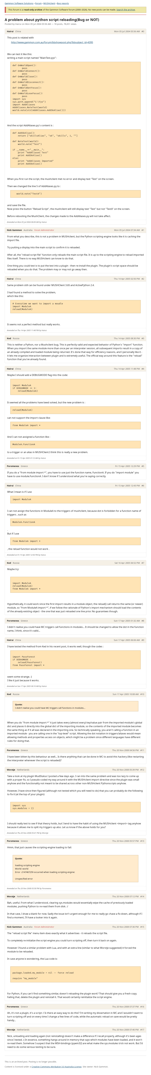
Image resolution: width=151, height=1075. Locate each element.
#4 (143, 368)
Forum (38, 3)
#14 (142, 896)
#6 (143, 485)
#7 (143, 562)
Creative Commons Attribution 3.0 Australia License (57, 1066)
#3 (143, 338)
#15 (142, 926)
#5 (143, 466)
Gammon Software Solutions (19, 3)
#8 (143, 620)
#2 (143, 278)
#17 (142, 1029)
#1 (143, 230)
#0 (143, 31)
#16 (142, 1006)
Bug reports (63, 3)
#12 (142, 769)
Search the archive (125, 9)
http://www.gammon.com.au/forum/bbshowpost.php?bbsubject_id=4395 (52, 42)
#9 (143, 640)
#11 (142, 750)
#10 (142, 694)
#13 (142, 841)
